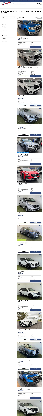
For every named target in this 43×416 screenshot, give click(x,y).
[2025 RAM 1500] (29, 57)
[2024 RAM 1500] (29, 28)
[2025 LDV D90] (29, 262)
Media (25, 7)
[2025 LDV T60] (29, 350)
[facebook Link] (38, 0)
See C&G (40, 7)
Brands (9, 7)
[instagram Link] (41, 0)
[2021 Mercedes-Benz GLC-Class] (29, 116)
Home (1, 7)
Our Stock (16, 7)
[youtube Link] (39, 0)
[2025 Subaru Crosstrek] (29, 174)
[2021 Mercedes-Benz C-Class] (29, 320)
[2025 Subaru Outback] (29, 145)
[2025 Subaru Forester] (29, 291)
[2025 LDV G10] (29, 203)
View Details (24, 76)
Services (32, 7)
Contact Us (35, 76)
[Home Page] (6, 3)
